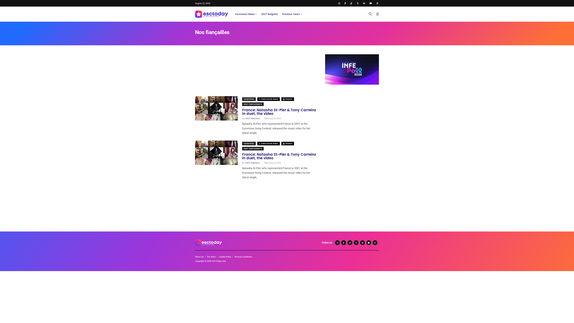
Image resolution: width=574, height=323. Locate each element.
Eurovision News (245, 14)
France (288, 99)
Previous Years (291, 14)
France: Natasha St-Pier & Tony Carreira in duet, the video (279, 112)
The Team (211, 257)
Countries (249, 99)
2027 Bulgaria (269, 14)
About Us (199, 257)
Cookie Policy (225, 257)
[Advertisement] (255, 75)
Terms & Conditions (243, 257)
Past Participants (253, 104)
